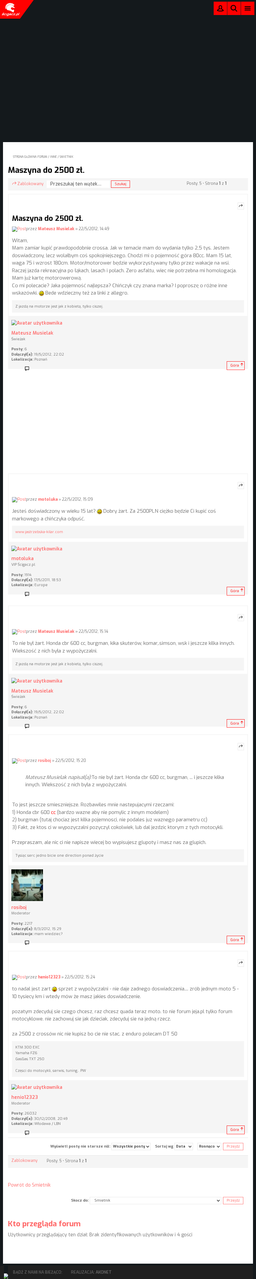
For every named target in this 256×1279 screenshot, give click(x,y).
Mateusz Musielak (56, 229)
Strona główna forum (30, 157)
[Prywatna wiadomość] (29, 369)
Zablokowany (30, 183)
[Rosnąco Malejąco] (209, 1146)
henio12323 (49, 977)
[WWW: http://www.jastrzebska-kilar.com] (39, 594)
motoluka (48, 499)
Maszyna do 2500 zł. (46, 170)
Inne (53, 157)
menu (248, 8)
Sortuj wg (164, 1146)
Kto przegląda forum (44, 1224)
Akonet (104, 1272)
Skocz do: (80, 1200)
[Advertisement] (128, 423)
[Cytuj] (241, 206)
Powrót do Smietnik (29, 1185)
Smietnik (66, 157)
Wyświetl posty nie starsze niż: (80, 1146)
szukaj (234, 8)
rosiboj (44, 760)
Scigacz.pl (10, 9)
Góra (234, 365)
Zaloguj (220, 10)
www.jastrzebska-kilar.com (39, 531)
